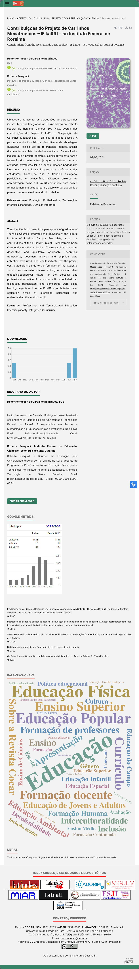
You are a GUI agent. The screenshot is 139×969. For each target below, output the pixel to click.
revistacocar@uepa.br (74, 938)
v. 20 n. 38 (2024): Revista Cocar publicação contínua (64, 18)
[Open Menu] (7, 3)
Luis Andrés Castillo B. (83, 955)
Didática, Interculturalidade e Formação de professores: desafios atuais (43, 647)
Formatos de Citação (106, 303)
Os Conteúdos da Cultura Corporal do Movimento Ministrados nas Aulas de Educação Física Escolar (57, 656)
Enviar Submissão (22, 501)
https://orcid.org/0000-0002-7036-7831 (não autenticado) (47, 68)
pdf (94, 135)
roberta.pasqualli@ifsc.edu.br (24, 478)
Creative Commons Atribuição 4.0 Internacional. (92, 941)
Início (10, 18)
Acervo (22, 18)
